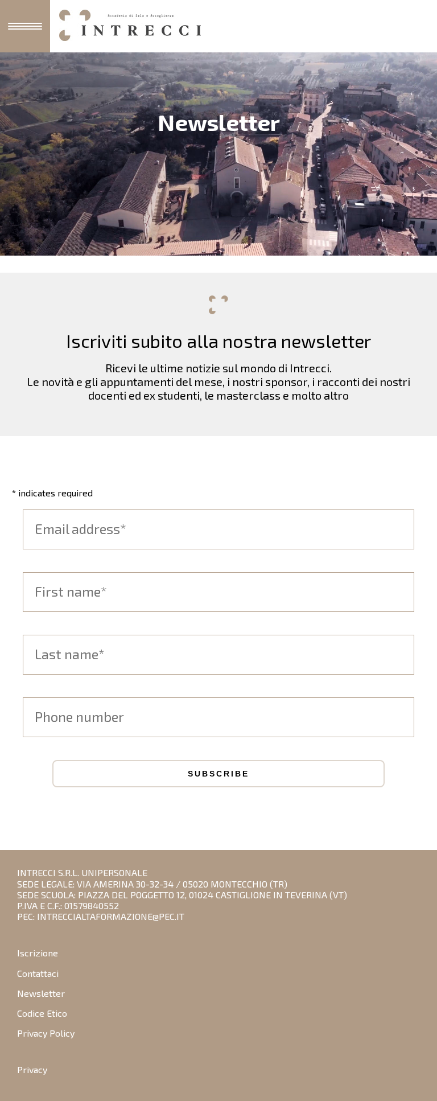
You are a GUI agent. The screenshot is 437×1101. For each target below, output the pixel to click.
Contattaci (38, 973)
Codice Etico (42, 1013)
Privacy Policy (46, 1033)
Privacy (32, 1069)
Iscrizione (37, 952)
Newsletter (41, 993)
